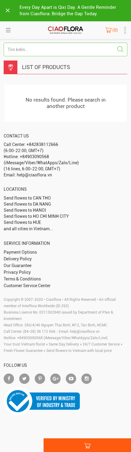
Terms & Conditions (22, 278)
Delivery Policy (18, 258)
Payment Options (20, 252)
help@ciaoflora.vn (85, 331)
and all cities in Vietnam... (28, 228)
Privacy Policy (17, 272)
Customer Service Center (27, 285)
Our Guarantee (17, 265)
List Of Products (46, 67)
